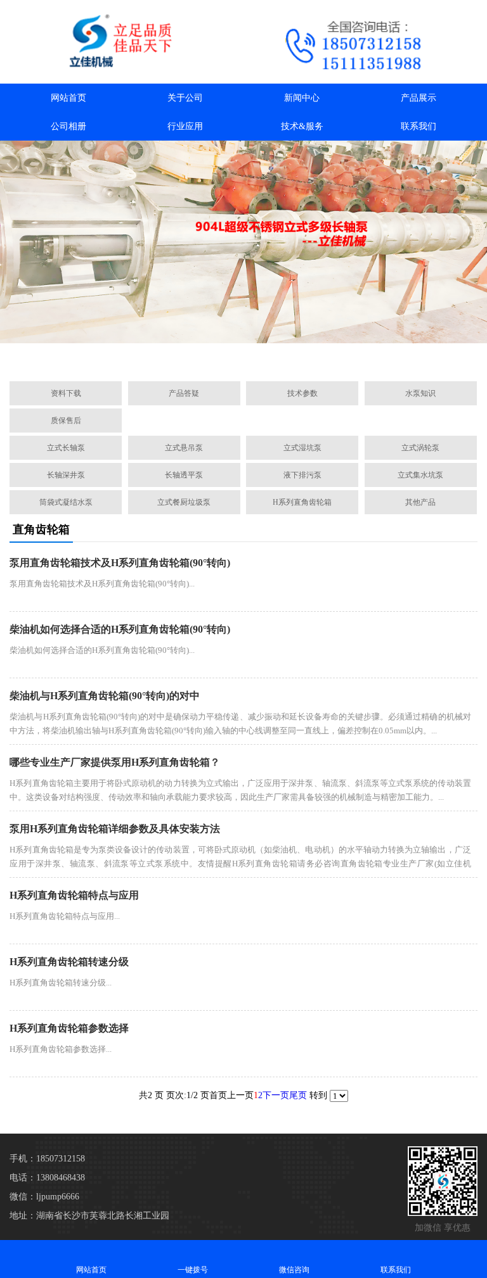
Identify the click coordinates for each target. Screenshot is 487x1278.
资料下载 (66, 393)
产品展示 (418, 98)
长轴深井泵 (66, 475)
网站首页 (68, 98)
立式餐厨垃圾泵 (184, 502)
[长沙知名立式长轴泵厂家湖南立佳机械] (122, 42)
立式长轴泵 (66, 447)
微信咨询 (294, 1269)
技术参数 (302, 393)
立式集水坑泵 (420, 475)
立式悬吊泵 (184, 447)
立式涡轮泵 (420, 447)
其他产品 (420, 502)
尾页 (298, 1095)
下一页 (276, 1095)
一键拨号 (193, 1269)
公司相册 (68, 126)
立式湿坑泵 (302, 447)
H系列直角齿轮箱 (302, 502)
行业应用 (185, 126)
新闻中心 (302, 98)
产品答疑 (184, 393)
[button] (183, 357)
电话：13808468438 (47, 1177)
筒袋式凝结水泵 (66, 502)
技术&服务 (302, 126)
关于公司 (185, 98)
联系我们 (418, 126)
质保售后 (66, 420)
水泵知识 (420, 393)
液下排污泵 (302, 475)
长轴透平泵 (184, 475)
